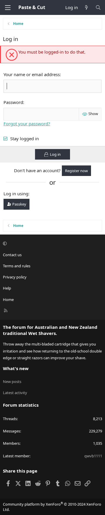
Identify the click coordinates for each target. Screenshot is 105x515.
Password (13, 102)
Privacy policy (15, 277)
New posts (12, 381)
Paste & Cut (31, 7)
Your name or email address (32, 74)
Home (8, 299)
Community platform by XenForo (52, 507)
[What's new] (86, 7)
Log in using (16, 193)
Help (7, 288)
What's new (16, 368)
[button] (51, 243)
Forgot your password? (27, 123)
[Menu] (7, 7)
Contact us (12, 254)
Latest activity (15, 392)
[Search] (98, 7)
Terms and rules (16, 265)
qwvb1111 (93, 455)
